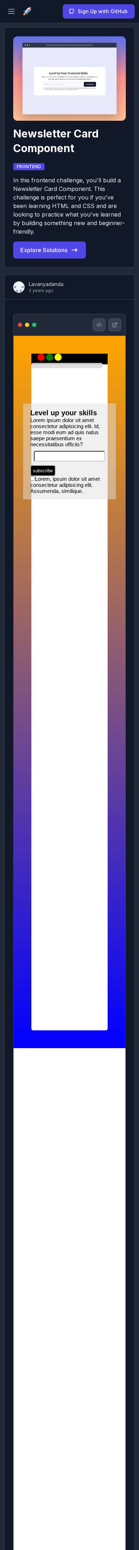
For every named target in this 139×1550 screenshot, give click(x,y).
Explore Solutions (43, 250)
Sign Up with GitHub (103, 11)
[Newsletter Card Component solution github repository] (99, 324)
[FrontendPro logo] (27, 11)
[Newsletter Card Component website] (114, 324)
